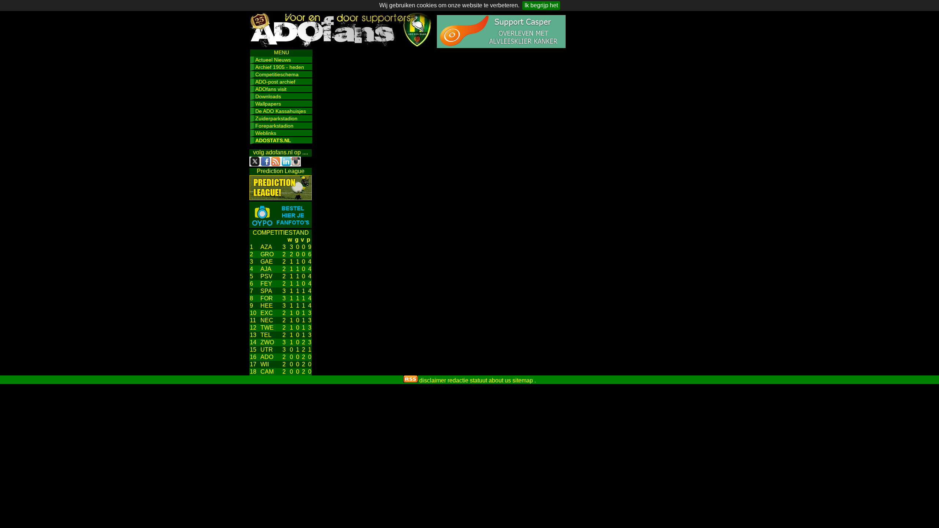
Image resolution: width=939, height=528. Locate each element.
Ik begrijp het (541, 5)
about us (500, 380)
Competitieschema (277, 74)
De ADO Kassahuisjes (280, 111)
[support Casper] (501, 46)
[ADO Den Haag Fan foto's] (280, 226)
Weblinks (265, 133)
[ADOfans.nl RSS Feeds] (410, 380)
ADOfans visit (270, 89)
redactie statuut (467, 380)
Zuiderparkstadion (276, 118)
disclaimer (432, 380)
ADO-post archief (275, 82)
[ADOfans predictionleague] (280, 198)
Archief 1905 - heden (279, 67)
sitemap (522, 380)
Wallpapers (268, 104)
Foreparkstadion (274, 126)
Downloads (268, 96)
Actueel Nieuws (273, 60)
